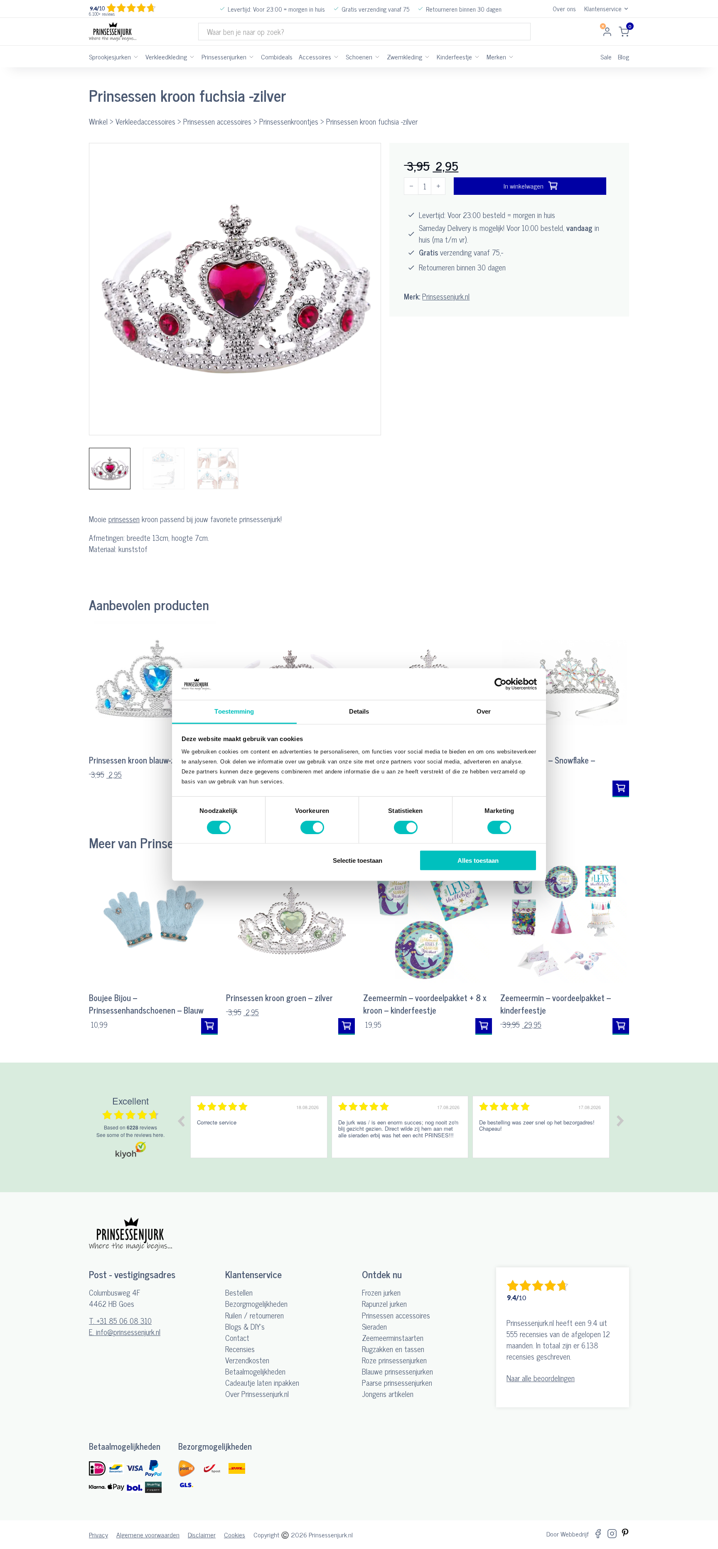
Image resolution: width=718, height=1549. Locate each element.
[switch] (312, 827)
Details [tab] (359, 711)
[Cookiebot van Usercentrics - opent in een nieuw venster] (500, 684)
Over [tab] (484, 711)
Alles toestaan (478, 860)
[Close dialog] (445, 657)
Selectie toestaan (357, 860)
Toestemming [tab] (234, 711)
